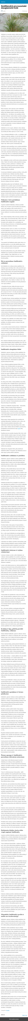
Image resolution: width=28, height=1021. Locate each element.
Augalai (7, 1010)
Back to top (24, 1015)
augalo (19, 428)
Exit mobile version (14, 1019)
